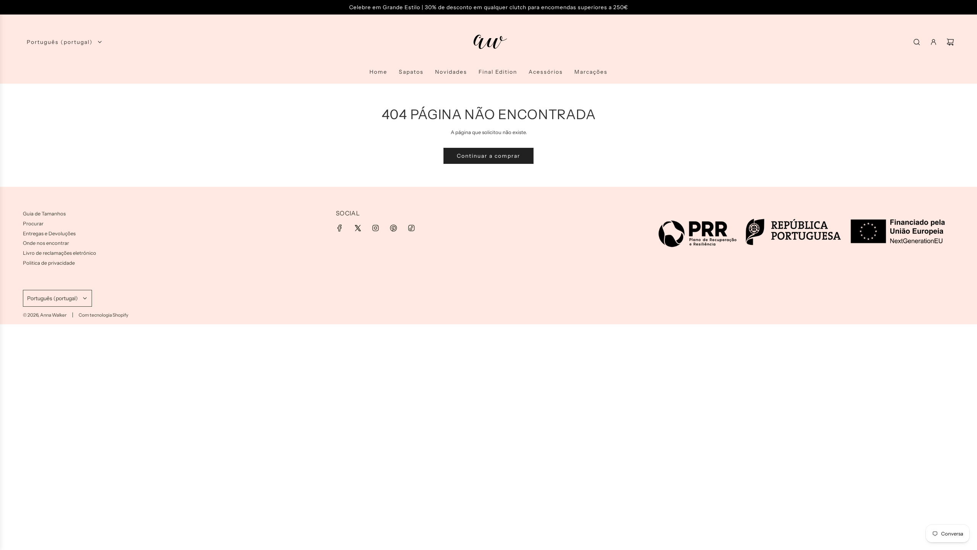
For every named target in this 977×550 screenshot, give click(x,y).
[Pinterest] (393, 228)
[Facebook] (339, 228)
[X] (357, 228)
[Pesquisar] (916, 42)
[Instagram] (375, 228)
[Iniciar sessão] (933, 42)
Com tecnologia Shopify (103, 315)
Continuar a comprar (488, 155)
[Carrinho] (950, 42)
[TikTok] (411, 228)
